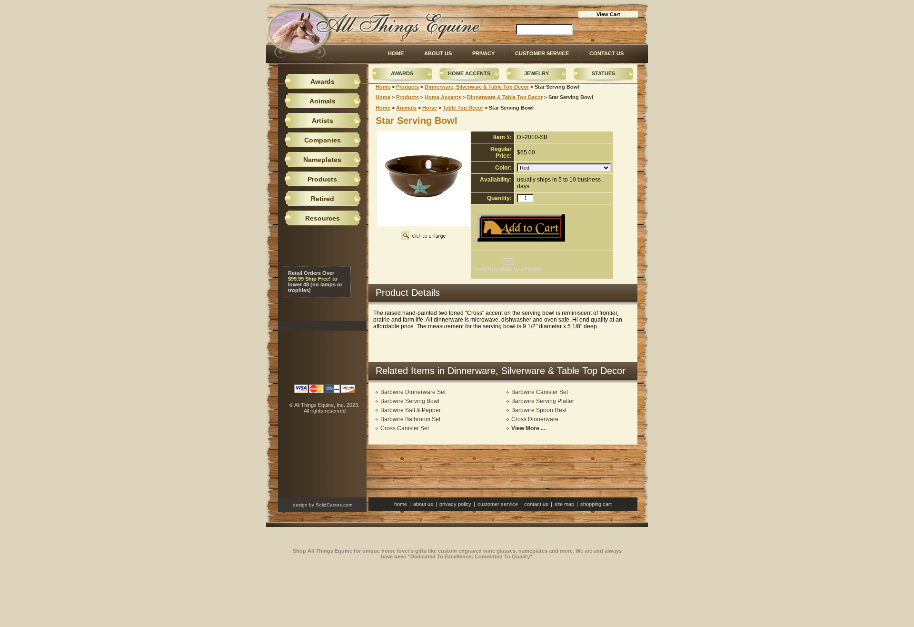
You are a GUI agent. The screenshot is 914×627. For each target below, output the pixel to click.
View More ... (528, 428)
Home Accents (469, 73)
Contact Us (606, 53)
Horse (429, 108)
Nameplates (322, 159)
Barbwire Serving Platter (542, 401)
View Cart (608, 14)
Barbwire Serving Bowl (409, 401)
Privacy (483, 53)
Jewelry (536, 73)
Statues (603, 73)
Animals (406, 108)
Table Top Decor (463, 108)
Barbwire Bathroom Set (410, 419)
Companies (322, 140)
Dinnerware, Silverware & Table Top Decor (477, 87)
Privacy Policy (455, 504)
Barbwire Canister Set (539, 392)
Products (407, 87)
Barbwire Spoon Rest (538, 410)
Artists (322, 120)
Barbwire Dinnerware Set (413, 392)
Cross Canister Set (404, 428)
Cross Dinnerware (534, 419)
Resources (322, 218)
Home (396, 53)
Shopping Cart (596, 504)
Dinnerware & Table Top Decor (505, 97)
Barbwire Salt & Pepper (410, 410)
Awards (402, 73)
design (300, 504)
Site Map (564, 504)
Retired (322, 198)
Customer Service (542, 53)
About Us (438, 53)
